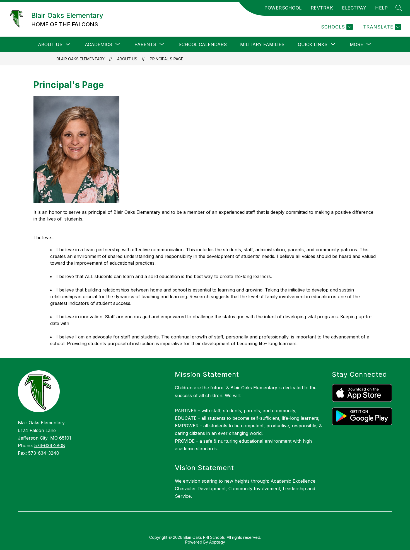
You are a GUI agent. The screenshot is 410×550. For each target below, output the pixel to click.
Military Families (262, 44)
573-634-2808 (49, 445)
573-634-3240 (43, 453)
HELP (381, 8)
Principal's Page (166, 58)
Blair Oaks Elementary (81, 58)
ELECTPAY (354, 8)
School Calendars (203, 44)
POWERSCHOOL (283, 8)
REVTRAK (322, 8)
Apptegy (217, 542)
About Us (50, 44)
